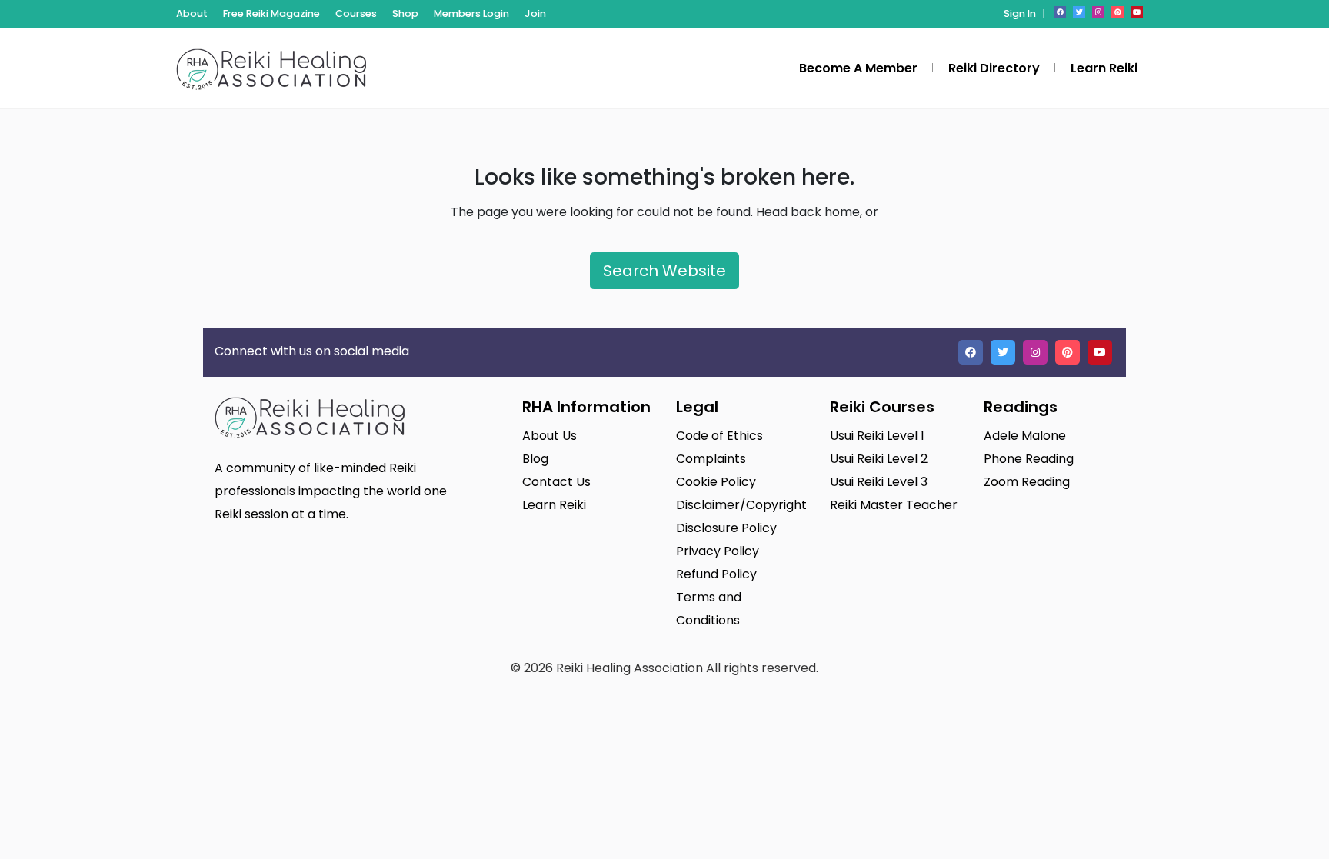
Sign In (1020, 13)
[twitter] (1079, 12)
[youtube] (1137, 12)
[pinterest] (1117, 12)
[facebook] (1060, 12)
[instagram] (1098, 12)
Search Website (664, 270)
